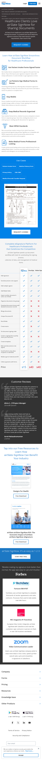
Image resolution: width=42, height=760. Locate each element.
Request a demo (21, 45)
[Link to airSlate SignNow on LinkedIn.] (24, 723)
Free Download (21, 496)
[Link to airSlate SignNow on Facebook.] (12, 723)
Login (25, 3)
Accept (21, 755)
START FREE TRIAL (21, 557)
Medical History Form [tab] (26, 166)
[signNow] (6, 3)
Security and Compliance (21, 735)
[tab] (21, 672)
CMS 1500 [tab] (18, 172)
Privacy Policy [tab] (7, 172)
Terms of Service (13, 730)
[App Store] (28, 713)
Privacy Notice (27, 730)
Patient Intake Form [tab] (9, 166)
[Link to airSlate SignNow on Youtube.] (30, 723)
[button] (39, 3)
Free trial (32, 3)
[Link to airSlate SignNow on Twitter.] (18, 723)
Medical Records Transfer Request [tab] (14, 178)
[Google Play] (14, 713)
